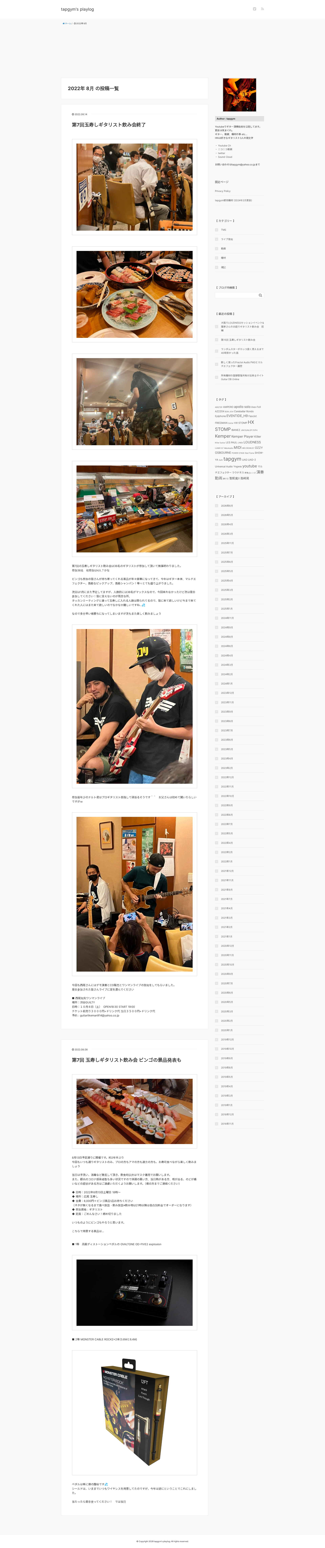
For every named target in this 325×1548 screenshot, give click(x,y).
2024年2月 (227, 674)
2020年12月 (227, 945)
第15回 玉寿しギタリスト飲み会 (238, 339)
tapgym (232, 459)
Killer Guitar (220, 443)
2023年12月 (227, 692)
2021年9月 (227, 889)
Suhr (221, 460)
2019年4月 (227, 1086)
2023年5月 (227, 749)
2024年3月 (227, 664)
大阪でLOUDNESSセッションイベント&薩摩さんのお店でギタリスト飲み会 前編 (242, 326)
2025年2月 (227, 599)
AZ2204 (219, 411)
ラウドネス (238, 472)
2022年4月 (227, 842)
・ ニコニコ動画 (223, 149)
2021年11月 (227, 880)
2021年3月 (227, 917)
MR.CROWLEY (248, 448)
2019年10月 (227, 1048)
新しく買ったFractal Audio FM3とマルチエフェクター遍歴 (242, 364)
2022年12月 (227, 777)
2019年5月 (227, 1076)
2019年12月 (227, 1039)
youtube (249, 466)
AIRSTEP (218, 407)
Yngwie (237, 466)
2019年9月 (227, 1058)
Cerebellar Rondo (244, 411)
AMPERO (228, 406)
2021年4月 (227, 908)
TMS (223, 229)
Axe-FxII (256, 406)
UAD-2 (252, 459)
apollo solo (242, 407)
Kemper (223, 436)
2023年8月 (227, 721)
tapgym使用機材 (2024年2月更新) (233, 200)
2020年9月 (227, 973)
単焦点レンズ (250, 473)
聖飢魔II (234, 478)
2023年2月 (227, 767)
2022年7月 (227, 824)
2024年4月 (227, 655)
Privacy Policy (223, 191)
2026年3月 (227, 533)
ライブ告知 (227, 239)
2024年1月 (227, 683)
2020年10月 (227, 964)
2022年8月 (227, 814)
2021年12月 (227, 870)
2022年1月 (227, 861)
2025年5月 (227, 571)
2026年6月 (227, 505)
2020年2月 (227, 1020)
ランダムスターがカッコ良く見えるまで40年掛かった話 (242, 351)
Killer (257, 436)
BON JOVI (229, 412)
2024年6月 (227, 646)
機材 (223, 257)
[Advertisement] (162, 51)
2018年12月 (227, 1114)
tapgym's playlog (77, 9)
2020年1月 (227, 1030)
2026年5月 (227, 515)
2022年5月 (227, 833)
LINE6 (240, 443)
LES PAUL (231, 442)
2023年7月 (227, 730)
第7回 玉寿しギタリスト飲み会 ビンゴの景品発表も (126, 1060)
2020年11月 (227, 955)
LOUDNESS (252, 442)
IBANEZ (235, 429)
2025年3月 (227, 589)
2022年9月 (227, 805)
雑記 (223, 267)
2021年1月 (226, 936)
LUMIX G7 (219, 448)
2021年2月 (227, 927)
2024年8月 (227, 636)
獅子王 (226, 479)
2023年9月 (227, 711)
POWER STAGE (238, 453)
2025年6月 (227, 561)
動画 (223, 248)
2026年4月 (227, 524)
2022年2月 (227, 852)
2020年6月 (227, 992)
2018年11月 (227, 1123)
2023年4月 (227, 758)
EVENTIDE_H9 (237, 416)
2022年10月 (227, 796)
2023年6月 (227, 739)
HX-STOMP (240, 422)
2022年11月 (227, 786)
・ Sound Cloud (223, 156)
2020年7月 (227, 983)
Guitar (230, 423)
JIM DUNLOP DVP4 (249, 430)
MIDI (238, 447)
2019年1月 (227, 1105)
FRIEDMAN (221, 422)
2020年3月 (227, 1011)
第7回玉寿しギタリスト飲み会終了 (109, 125)
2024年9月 (227, 627)
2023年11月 (227, 702)
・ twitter (220, 153)
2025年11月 (227, 543)
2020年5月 (227, 1001)
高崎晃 (244, 478)
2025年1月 (227, 608)
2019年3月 (227, 1095)
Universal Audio (224, 466)
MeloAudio (228, 448)
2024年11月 (227, 617)
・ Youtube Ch (223, 145)
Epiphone (220, 416)
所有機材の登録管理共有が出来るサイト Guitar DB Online (242, 377)
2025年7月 (227, 552)
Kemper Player (242, 436)
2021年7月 (227, 899)
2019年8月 (227, 1067)
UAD (244, 459)
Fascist (252, 416)
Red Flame (249, 453)
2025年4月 (227, 580)
